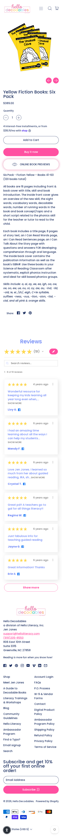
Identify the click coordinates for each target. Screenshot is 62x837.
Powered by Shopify (47, 801)
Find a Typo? (11, 739)
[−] (5, 117)
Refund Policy (43, 735)
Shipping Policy (44, 729)
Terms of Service (45, 747)
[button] (49, 8)
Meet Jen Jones (13, 682)
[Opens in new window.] (18, 409)
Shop (6, 677)
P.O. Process (42, 688)
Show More (15, 403)
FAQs (37, 682)
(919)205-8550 (13, 638)
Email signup (12, 745)
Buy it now (31, 152)
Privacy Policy (43, 741)
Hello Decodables (23, 801)
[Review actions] (52, 384)
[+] (18, 117)
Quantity (8, 110)
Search (8, 751)
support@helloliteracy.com (21, 633)
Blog (6, 708)
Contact (40, 704)
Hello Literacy (12, 724)
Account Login (43, 677)
